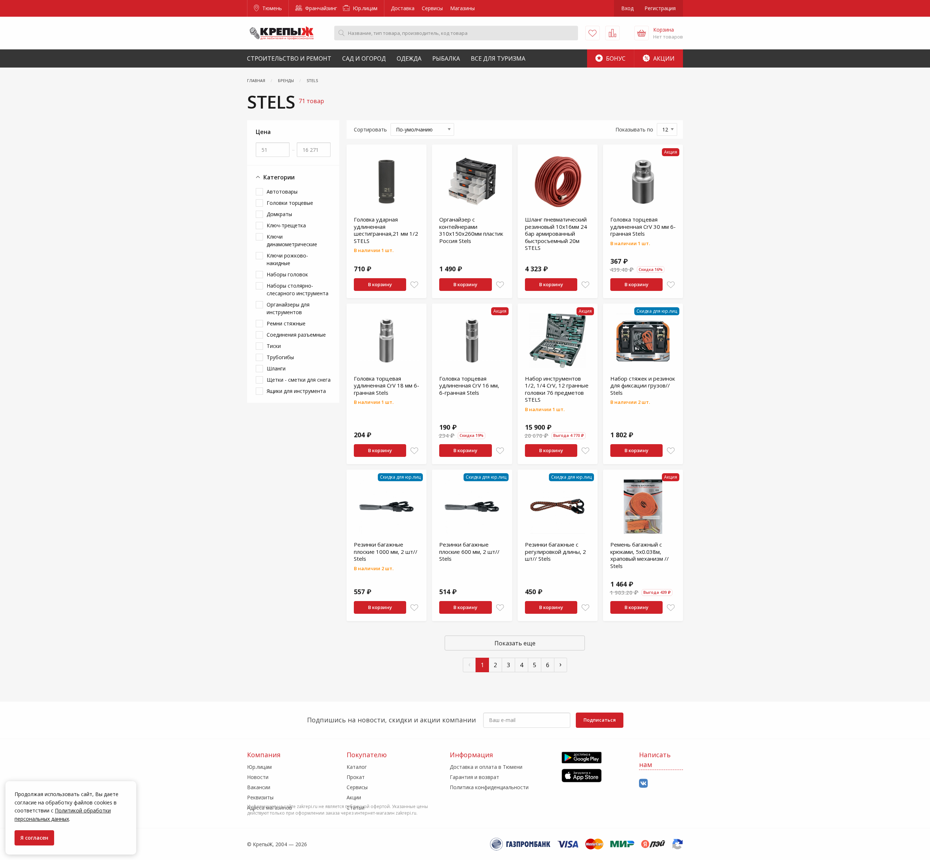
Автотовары (282, 191)
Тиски (274, 345)
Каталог (357, 766)
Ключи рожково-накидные (287, 259)
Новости (257, 777)
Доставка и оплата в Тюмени (486, 766)
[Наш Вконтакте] (643, 784)
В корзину (380, 284)
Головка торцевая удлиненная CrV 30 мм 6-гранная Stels (643, 226)
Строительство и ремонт (289, 58)
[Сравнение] (612, 33)
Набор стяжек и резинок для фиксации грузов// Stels (642, 385)
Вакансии (258, 787)
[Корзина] (641, 33)
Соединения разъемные (296, 334)
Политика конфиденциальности (489, 787)
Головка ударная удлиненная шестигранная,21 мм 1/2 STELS (386, 230)
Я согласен (34, 837)
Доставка (403, 8)
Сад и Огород (364, 58)
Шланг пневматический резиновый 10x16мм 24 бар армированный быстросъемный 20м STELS (556, 233)
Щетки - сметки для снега (299, 379)
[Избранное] (592, 33)
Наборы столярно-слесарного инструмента (297, 289)
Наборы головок (287, 274)
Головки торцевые (290, 202)
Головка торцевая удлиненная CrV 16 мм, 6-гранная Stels (469, 385)
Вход (627, 8)
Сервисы (432, 8)
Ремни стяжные (286, 323)
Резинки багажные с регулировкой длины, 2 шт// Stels (555, 551)
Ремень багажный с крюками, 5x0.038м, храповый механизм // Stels (639, 555)
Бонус (615, 58)
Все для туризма (498, 58)
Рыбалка (446, 58)
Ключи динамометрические (292, 240)
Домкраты (279, 214)
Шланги (276, 368)
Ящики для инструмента (296, 391)
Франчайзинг (320, 8)
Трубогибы (280, 357)
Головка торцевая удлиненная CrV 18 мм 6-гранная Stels (386, 385)
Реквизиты (260, 797)
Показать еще (514, 643)
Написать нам (655, 759)
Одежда (409, 58)
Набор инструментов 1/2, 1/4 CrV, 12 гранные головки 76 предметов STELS (557, 389)
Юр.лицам (364, 8)
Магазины (462, 8)
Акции (663, 58)
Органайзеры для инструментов (288, 308)
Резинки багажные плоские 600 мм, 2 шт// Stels (469, 551)
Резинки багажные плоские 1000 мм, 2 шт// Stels (385, 551)
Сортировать (370, 129)
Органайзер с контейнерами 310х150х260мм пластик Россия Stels (471, 230)
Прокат (356, 777)
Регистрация (660, 8)
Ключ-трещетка (286, 225)
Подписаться (599, 720)
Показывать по (634, 129)
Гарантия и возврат (474, 777)
